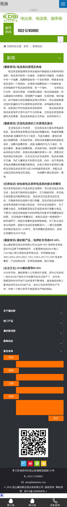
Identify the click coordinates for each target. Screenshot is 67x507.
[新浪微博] (30, 463)
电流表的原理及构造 (29, 66)
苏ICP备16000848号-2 (35, 491)
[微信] (37, 463)
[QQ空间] (43, 463)
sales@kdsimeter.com (35, 482)
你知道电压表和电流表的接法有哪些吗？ (41, 183)
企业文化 (9, 268)
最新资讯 (9, 66)
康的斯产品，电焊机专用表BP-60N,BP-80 (42, 240)
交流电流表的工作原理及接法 (35, 123)
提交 (56, 418)
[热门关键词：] (60, 39)
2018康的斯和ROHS (29, 268)
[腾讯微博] (23, 463)
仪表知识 (9, 183)
